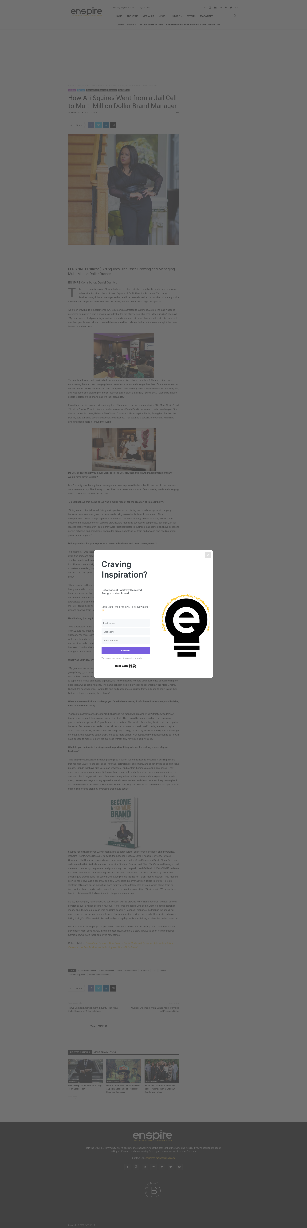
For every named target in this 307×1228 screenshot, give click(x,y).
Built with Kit (125, 666)
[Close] (208, 555)
